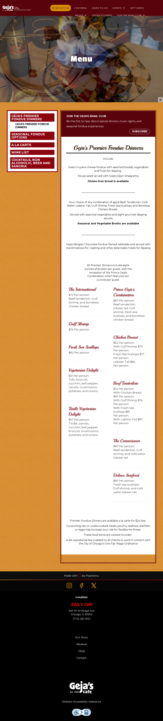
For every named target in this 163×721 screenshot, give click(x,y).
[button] (119, 8)
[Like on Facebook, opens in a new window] (81, 585)
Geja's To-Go (100, 8)
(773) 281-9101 (81, 618)
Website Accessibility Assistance (81, 701)
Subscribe (139, 131)
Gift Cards (137, 8)
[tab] (32, 117)
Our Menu (80, 8)
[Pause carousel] (160, 99)
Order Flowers (102, 15)
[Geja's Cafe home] (17, 8)
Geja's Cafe (81, 688)
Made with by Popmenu (50, 575)
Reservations (60, 8)
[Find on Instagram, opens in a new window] (69, 585)
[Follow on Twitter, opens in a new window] (94, 585)
